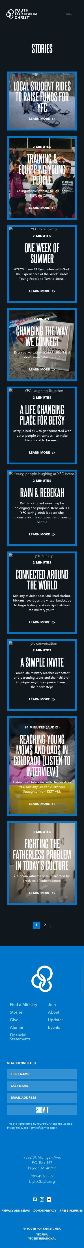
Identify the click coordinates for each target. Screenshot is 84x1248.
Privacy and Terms (16, 1211)
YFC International (42, 1238)
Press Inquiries (71, 1211)
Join (52, 1005)
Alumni (16, 1028)
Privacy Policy (15, 1128)
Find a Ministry (23, 1005)
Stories (16, 1012)
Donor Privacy (44, 1211)
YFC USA (42, 1234)
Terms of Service (39, 1128)
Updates (55, 1020)
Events (54, 1028)
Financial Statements (20, 1037)
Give (14, 1020)
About (53, 1012)
